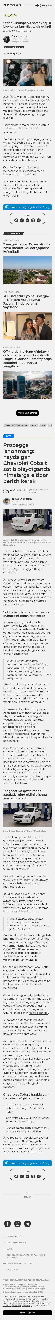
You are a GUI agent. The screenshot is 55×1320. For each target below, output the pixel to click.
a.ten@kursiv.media (20, 42)
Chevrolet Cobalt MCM (17, 1144)
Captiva (8, 1148)
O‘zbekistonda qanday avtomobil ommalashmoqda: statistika (27, 1129)
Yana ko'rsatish (27, 413)
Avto (34, 425)
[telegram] (27, 1224)
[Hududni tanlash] (37, 5)
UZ (43, 5)
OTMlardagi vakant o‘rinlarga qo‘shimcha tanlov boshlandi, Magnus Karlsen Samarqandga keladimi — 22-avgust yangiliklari (27, 359)
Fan (43, 425)
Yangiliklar (10, 15)
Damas (37, 1144)
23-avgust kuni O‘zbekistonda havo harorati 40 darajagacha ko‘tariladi (26, 247)
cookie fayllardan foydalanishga (17, 1306)
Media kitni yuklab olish (19, 1263)
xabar (28, 107)
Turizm (20, 47)
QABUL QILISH (27, 1312)
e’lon (47, 192)
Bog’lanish (13, 1270)
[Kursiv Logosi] (12, 4)
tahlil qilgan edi (33, 1048)
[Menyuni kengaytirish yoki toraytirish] (50, 5)
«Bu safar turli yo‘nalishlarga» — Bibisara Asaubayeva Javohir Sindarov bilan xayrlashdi (26, 301)
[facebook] (7, 1224)
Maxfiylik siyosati (16, 1243)
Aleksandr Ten (20, 36)
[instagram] (17, 1224)
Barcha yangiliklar (16, 425)
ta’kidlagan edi (38, 1012)
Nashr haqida (14, 1237)
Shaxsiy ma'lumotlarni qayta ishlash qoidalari (26, 1256)
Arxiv (10, 1249)
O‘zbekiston (9, 47)
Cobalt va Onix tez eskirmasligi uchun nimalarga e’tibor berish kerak (25, 1108)
